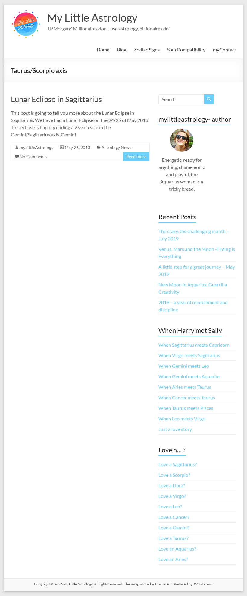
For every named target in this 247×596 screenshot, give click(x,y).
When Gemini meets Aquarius (189, 376)
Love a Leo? (170, 506)
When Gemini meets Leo (183, 366)
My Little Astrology (92, 17)
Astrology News (116, 147)
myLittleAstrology (36, 147)
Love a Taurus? (173, 538)
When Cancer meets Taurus (186, 397)
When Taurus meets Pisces (185, 408)
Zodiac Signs (147, 49)
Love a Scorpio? (174, 475)
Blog (121, 49)
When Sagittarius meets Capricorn (194, 345)
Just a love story (175, 429)
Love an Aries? (173, 559)
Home (103, 49)
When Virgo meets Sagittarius (189, 355)
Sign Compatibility (186, 49)
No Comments (33, 156)
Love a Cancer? (173, 517)
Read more (136, 156)
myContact (224, 49)
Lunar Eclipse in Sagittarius (56, 99)
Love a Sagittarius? (177, 464)
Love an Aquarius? (177, 548)
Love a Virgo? (172, 496)
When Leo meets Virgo (181, 418)
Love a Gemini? (173, 527)
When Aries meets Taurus (184, 387)
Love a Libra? (171, 485)
